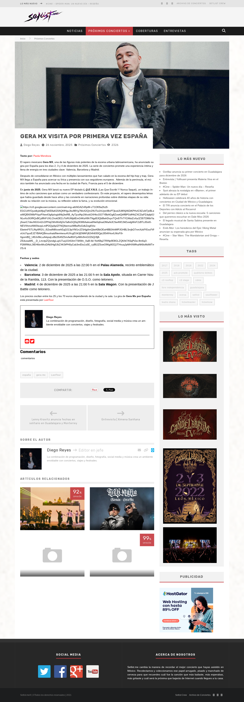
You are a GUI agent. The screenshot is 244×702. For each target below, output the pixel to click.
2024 (212, 265)
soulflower (211, 295)
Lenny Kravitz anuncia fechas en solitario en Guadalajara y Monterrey (53, 421)
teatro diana (169, 302)
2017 (165, 265)
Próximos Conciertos (107, 31)
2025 (165, 273)
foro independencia (173, 287)
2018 (177, 265)
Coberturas (147, 31)
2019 (188, 265)
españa (27, 375)
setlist (196, 295)
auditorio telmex (203, 273)
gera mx (41, 375)
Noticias (75, 31)
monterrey (167, 295)
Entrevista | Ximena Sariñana (121, 419)
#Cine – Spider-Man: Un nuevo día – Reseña (72, 4)
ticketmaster (189, 302)
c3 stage (184, 280)
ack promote (181, 273)
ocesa (183, 295)
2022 (200, 265)
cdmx (198, 280)
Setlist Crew (217, 3)
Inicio (22, 38)
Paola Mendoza (42, 155)
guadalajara (197, 287)
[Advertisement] (162, 17)
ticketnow (207, 302)
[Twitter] (32, 342)
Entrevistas (175, 31)
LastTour (48, 299)
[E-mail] (27, 342)
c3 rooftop (167, 280)
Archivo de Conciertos (191, 3)
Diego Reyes (32, 145)
